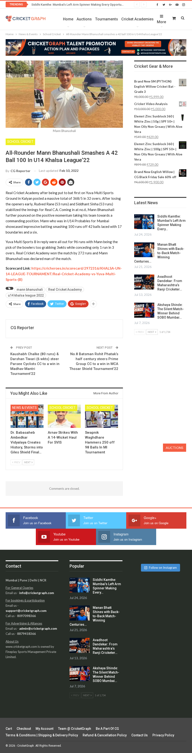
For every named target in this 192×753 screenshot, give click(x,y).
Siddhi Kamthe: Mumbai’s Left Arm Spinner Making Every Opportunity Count (83, 4)
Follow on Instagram (163, 567)
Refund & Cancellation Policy (105, 735)
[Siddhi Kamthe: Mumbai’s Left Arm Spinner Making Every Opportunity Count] (144, 221)
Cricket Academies (137, 19)
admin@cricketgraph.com (38, 628)
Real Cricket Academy (65, 289)
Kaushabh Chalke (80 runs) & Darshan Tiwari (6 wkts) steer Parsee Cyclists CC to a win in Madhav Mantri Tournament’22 (34, 364)
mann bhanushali (30, 289)
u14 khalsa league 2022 (26, 295)
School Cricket (20, 141)
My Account (44, 728)
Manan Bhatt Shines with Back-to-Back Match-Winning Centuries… (159, 253)
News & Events (24, 408)
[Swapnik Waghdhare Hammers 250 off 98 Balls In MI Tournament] (101, 416)
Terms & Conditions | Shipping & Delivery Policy (42, 735)
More (161, 22)
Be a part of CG (107, 728)
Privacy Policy (163, 735)
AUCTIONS (174, 448)
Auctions (84, 19)
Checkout (24, 728)
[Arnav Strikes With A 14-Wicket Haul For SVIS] (64, 416)
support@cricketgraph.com (26, 611)
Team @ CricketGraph (74, 728)
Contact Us (139, 735)
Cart (9, 728)
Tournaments (106, 19)
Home (68, 19)
